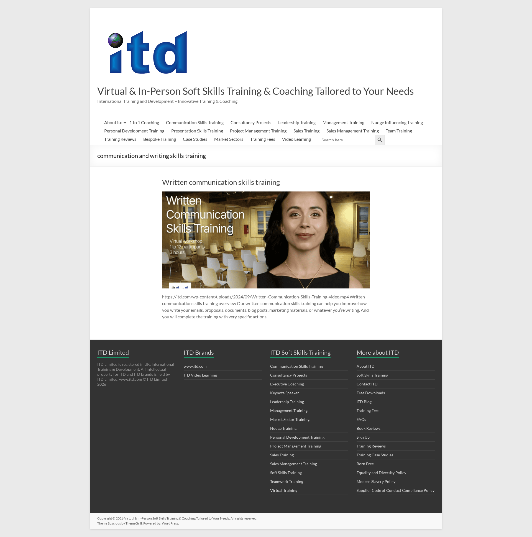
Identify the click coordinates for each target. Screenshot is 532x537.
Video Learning (296, 139)
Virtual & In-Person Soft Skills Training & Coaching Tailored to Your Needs (255, 91)
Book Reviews (368, 428)
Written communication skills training (221, 182)
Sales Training (306, 130)
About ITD (366, 366)
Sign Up (363, 437)
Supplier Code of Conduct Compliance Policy (395, 490)
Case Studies (195, 139)
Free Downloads (371, 392)
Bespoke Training (159, 139)
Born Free (365, 463)
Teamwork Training (286, 481)
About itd (113, 122)
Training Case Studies (375, 454)
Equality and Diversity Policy (381, 472)
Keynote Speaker (284, 392)
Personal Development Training (134, 130)
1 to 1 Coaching (144, 122)
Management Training (343, 122)
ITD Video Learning (200, 375)
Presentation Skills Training (197, 130)
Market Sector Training (290, 419)
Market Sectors (228, 139)
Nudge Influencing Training (397, 122)
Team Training (399, 130)
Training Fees (262, 139)
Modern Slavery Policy (376, 481)
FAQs (361, 419)
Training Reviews (120, 139)
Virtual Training (283, 490)
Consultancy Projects (251, 122)
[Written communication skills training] (266, 194)
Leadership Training (297, 122)
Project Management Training (258, 130)
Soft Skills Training (286, 472)
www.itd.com (195, 366)
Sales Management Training (352, 130)
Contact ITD (367, 384)
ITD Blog (364, 401)
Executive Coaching (287, 384)
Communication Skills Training (195, 122)
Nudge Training (283, 428)
